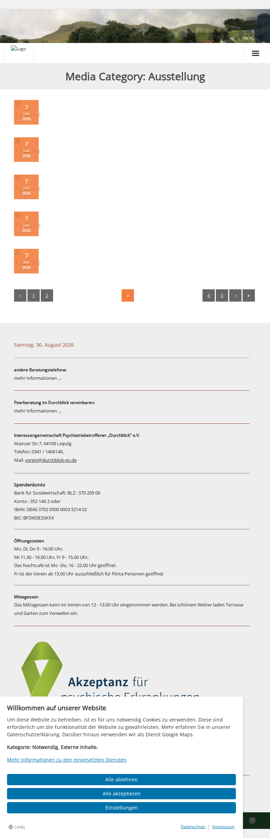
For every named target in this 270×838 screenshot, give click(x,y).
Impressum (223, 827)
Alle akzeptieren (122, 793)
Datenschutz (193, 827)
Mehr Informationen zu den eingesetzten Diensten (67, 759)
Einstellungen (121, 807)
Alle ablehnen (121, 779)
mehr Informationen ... (37, 378)
